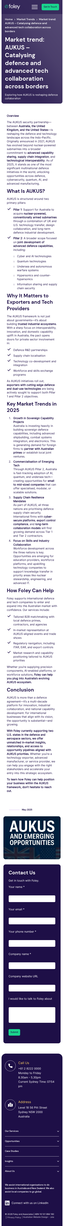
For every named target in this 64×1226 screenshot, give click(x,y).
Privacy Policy (13, 1217)
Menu (34, 7)
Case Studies (12, 1151)
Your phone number (22, 931)
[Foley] (16, 7)
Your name (17, 887)
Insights (9, 1161)
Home (9, 19)
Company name (20, 954)
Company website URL (23, 976)
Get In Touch (50, 6)
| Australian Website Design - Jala (38, 1217)
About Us (10, 1171)
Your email (16, 909)
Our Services (12, 1131)
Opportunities (12, 1141)
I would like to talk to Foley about (30, 998)
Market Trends (26, 19)
